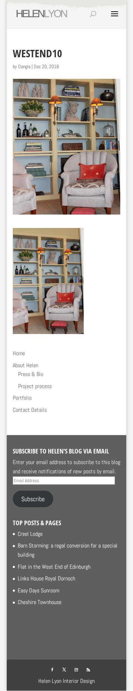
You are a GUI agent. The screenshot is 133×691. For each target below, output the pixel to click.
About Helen (25, 365)
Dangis (24, 66)
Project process (35, 386)
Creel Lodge (30, 534)
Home (19, 353)
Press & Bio (30, 374)
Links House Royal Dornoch (46, 578)
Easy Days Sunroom (38, 590)
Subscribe (33, 499)
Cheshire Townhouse (39, 602)
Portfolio (22, 398)
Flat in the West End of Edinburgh (54, 566)
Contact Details (30, 410)
